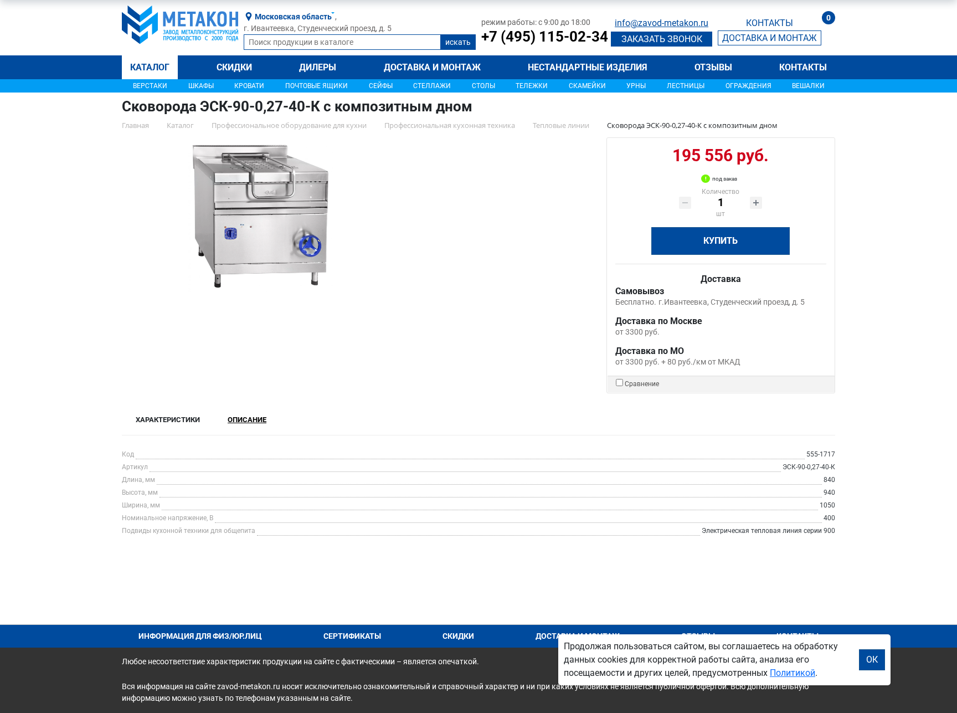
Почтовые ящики (316, 86)
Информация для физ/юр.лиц (200, 636)
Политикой (792, 673)
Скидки (234, 67)
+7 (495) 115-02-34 (544, 36)
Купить (720, 240)
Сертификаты (352, 636)
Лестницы (685, 86)
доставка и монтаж (769, 38)
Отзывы (713, 67)
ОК (872, 659)
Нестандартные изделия (587, 67)
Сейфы (381, 86)
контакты (769, 23)
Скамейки (587, 86)
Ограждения (748, 86)
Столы (483, 86)
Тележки (532, 86)
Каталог (149, 67)
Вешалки (808, 86)
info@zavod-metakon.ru (661, 23)
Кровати (249, 86)
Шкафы (201, 86)
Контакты (803, 67)
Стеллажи (432, 86)
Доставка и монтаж (432, 67)
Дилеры (317, 67)
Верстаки (150, 86)
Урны (636, 86)
